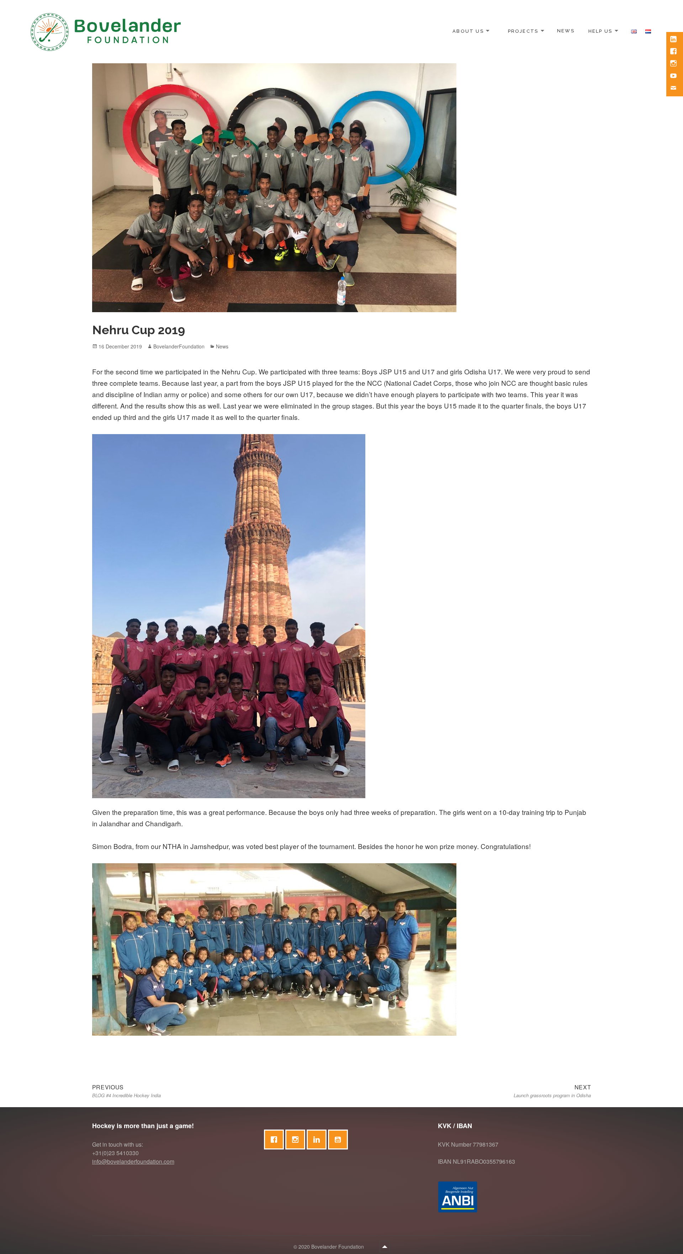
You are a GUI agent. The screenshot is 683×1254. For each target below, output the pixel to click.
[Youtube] (339, 1140)
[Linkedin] (318, 1140)
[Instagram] (297, 1140)
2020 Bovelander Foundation (331, 1246)
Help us (600, 30)
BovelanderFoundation (179, 346)
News (566, 30)
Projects (523, 30)
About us (468, 30)
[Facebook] (275, 1140)
